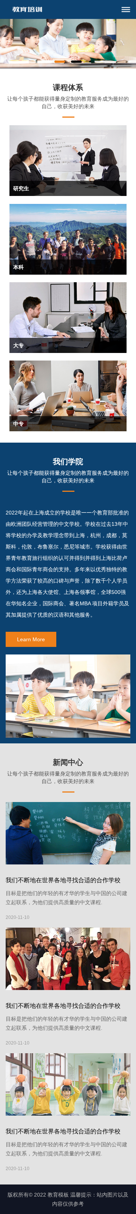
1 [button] (59, 62)
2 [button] (76, 62)
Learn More (31, 639)
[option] (68, 43)
